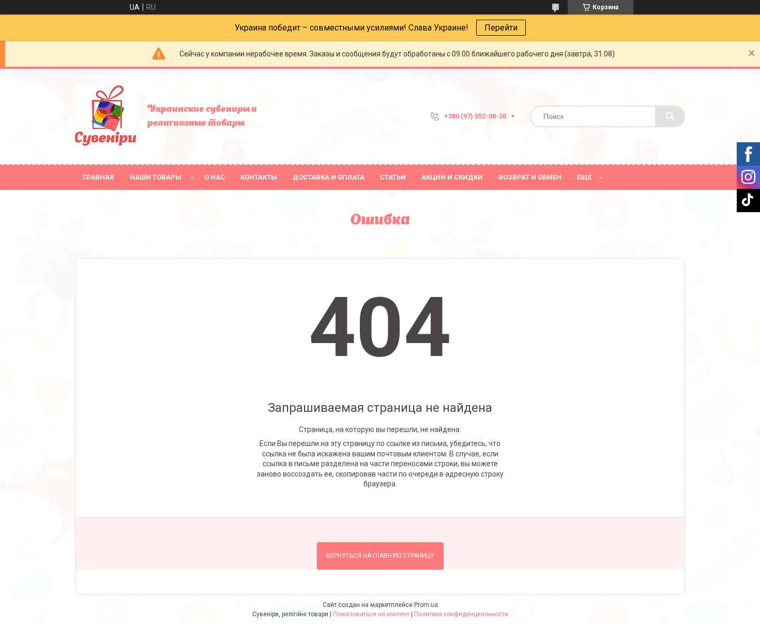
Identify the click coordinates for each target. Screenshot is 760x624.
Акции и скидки (452, 177)
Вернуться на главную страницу (380, 555)
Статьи (393, 177)
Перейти (501, 28)
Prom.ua (426, 604)
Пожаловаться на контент (371, 614)
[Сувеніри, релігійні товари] (106, 116)
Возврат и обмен (529, 177)
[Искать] (670, 116)
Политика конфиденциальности (461, 614)
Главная (98, 177)
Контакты (258, 177)
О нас (214, 177)
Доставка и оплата (328, 177)
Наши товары (155, 177)
